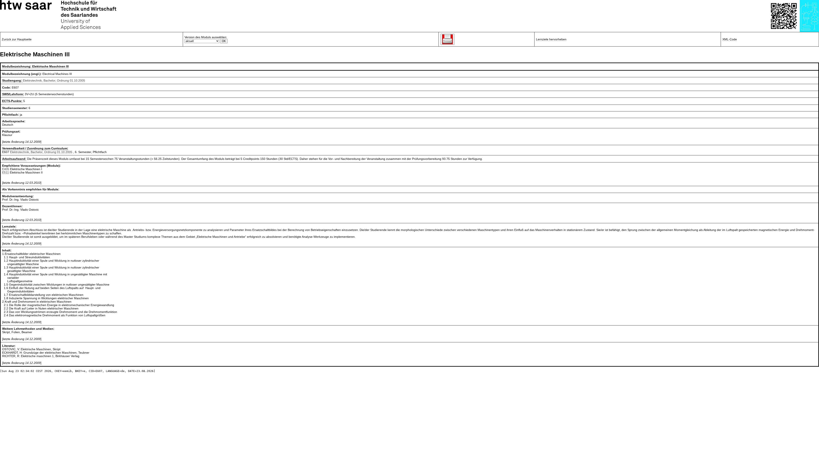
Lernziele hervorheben (551, 39)
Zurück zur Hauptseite (17, 39)
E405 (5, 169)
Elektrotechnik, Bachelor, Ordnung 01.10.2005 (54, 80)
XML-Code (729, 39)
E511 (5, 172)
